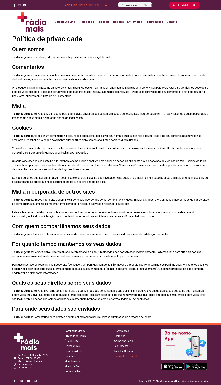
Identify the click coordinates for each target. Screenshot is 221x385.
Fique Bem (70, 356)
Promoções (86, 21)
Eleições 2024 (72, 346)
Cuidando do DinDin (75, 336)
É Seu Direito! (72, 341)
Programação (154, 21)
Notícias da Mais (73, 371)
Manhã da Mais (73, 366)
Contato (172, 21)
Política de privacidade (126, 356)
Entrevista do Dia (74, 351)
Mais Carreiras (72, 361)
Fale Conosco (121, 346)
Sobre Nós (119, 336)
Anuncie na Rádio (123, 341)
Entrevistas (134, 21)
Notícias (118, 21)
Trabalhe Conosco (124, 351)
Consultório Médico (75, 331)
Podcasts (103, 21)
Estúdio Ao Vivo (65, 21)
